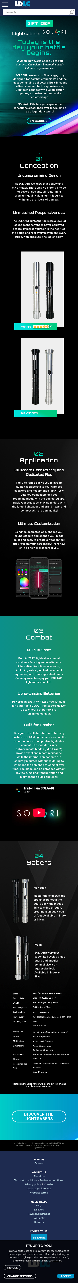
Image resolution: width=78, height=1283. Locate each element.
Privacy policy (33, 1184)
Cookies (49, 1184)
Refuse (12, 1267)
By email (39, 1237)
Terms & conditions (25, 1180)
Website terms (39, 1192)
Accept (66, 1276)
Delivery (39, 1209)
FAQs (39, 1205)
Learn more (55, 1260)
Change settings (19, 1276)
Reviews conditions (51, 1180)
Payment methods (39, 1213)
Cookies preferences (39, 1188)
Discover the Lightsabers (39, 1116)
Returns (39, 1222)
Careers (39, 1163)
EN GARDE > (39, 121)
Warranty (39, 1217)
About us (39, 1176)
